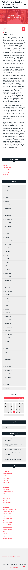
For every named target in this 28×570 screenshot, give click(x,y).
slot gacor (5, 480)
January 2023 (8, 320)
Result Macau (6, 174)
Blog (12, 17)
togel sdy (5, 531)
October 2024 (8, 244)
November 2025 (8, 219)
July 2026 (7, 190)
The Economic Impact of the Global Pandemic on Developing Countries (13, 458)
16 (22, 406)
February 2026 (8, 208)
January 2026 (8, 212)
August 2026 (7, 186)
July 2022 (7, 341)
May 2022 (7, 348)
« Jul (22, 394)
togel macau (6, 536)
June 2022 (7, 345)
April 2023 (7, 309)
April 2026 (7, 201)
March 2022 (7, 356)
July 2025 (7, 233)
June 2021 (7, 388)
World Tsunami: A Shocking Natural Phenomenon (13, 439)
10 (5, 406)
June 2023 (7, 302)
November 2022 (8, 327)
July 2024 (7, 255)
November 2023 (8, 284)
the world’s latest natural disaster (13, 449)
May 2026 (7, 197)
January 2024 (8, 276)
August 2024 (7, 251)
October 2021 (8, 374)
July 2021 (7, 384)
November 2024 (8, 240)
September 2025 (8, 226)
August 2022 (7, 338)
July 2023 (7, 298)
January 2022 (8, 363)
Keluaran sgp (6, 172)
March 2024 (7, 269)
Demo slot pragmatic (8, 473)
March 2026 (7, 204)
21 (16, 409)
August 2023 (7, 294)
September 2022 (8, 334)
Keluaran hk (6, 471)
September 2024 (9, 248)
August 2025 (7, 230)
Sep (23, 29)
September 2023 (8, 291)
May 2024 (7, 262)
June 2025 (7, 237)
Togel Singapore (7, 167)
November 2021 (8, 370)
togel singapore (7, 478)
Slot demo (5, 476)
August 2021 (7, 381)
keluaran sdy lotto (7, 538)
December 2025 (8, 215)
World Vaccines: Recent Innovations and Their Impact (14, 453)
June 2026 (7, 194)
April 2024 (7, 266)
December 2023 (8, 280)
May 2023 (7, 305)
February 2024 (8, 273)
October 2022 (8, 330)
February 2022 (8, 359)
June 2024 (7, 258)
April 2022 (7, 352)
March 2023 (7, 312)
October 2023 (8, 287)
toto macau (5, 496)
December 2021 (8, 366)
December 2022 (8, 323)
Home (8, 17)
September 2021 (8, 377)
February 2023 (8, 316)
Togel (18, 556)
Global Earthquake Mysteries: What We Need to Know (14, 445)
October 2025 (8, 222)
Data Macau (6, 482)
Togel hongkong (12, 556)
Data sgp (5, 165)
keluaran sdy (6, 170)
